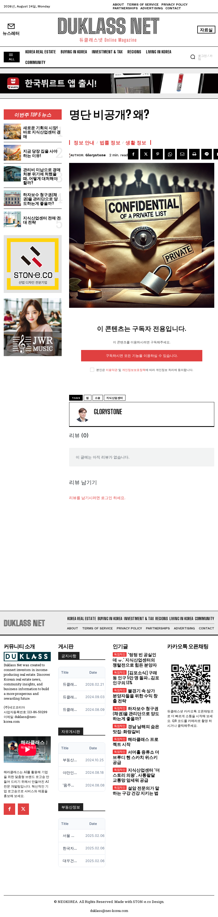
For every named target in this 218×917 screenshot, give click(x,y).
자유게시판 (70, 731)
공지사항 (68, 656)
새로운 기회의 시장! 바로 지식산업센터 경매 (42, 132)
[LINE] (206, 154)
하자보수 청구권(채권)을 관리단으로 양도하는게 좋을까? (40, 199)
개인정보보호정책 (133, 370)
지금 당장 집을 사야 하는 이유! (40, 153)
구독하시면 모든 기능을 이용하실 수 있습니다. (142, 355)
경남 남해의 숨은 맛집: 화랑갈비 (136, 729)
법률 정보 (110, 142)
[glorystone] (69, 155)
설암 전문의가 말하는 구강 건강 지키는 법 (136, 790)
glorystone (95, 155)
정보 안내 (84, 142)
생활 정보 (135, 142)
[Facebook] (133, 154)
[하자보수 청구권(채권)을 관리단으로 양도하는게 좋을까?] (12, 198)
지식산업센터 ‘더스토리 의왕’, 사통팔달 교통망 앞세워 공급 (136, 774)
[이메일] (182, 154)
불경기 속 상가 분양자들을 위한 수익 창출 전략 (135, 695)
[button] (192, 56)
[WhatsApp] (170, 154)
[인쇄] (194, 154)
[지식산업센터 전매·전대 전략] (12, 219)
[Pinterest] (157, 154)
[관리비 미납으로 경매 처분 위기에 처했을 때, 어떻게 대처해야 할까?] (12, 174)
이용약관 (112, 370)
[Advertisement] (109, 561)
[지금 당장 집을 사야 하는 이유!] (12, 153)
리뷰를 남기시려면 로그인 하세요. (97, 497)
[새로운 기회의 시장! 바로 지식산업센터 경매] (12, 131)
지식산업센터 (114, 397)
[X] (145, 154)
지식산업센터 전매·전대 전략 (42, 220)
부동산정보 (70, 807)
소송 (97, 397)
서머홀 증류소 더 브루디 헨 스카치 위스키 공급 (136, 756)
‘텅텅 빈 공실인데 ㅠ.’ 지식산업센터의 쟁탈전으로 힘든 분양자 (135, 659)
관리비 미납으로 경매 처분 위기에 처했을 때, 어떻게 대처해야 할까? (42, 176)
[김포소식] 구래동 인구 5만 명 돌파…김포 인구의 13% (136, 677)
